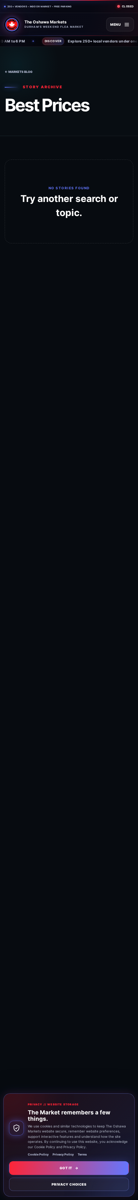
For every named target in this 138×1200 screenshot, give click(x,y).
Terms (82, 1154)
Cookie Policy (38, 1154)
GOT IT (69, 1168)
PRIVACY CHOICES (69, 1184)
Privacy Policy (63, 1154)
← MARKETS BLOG (18, 72)
